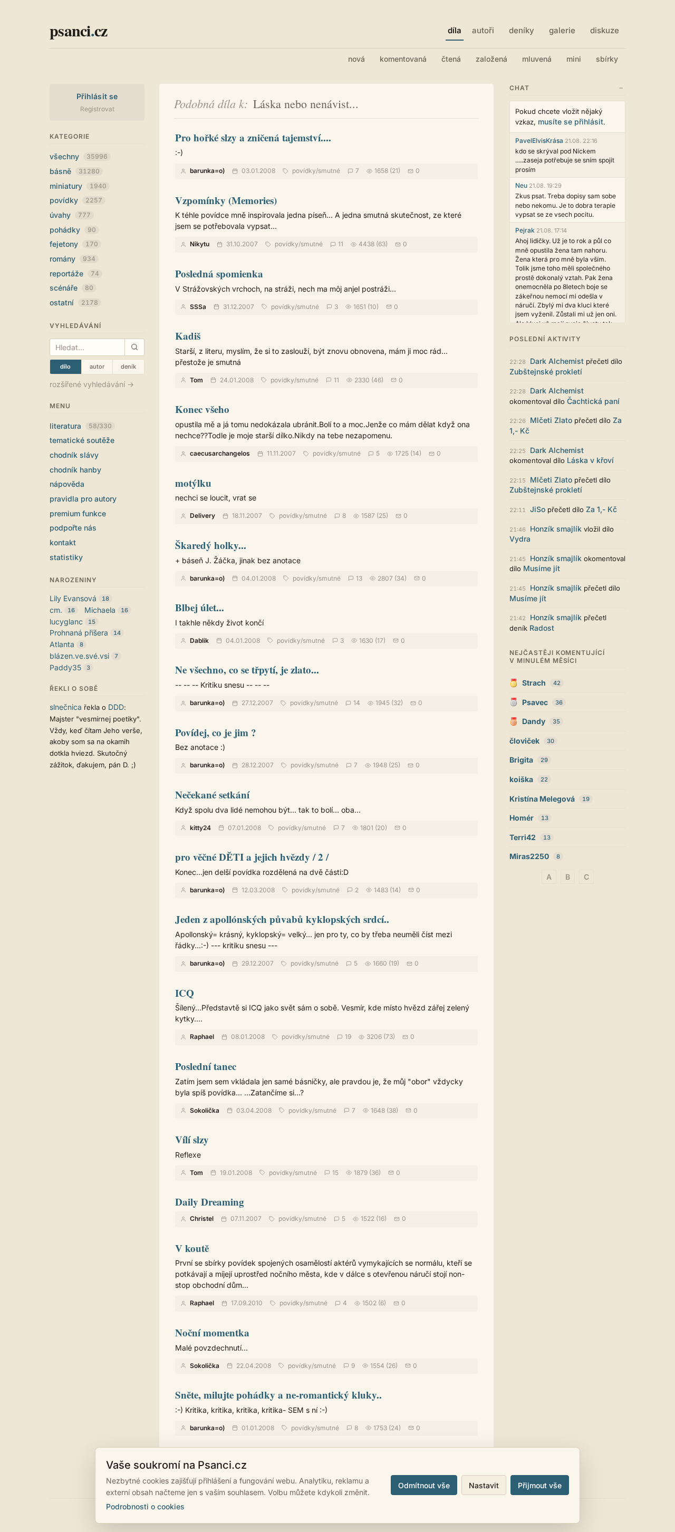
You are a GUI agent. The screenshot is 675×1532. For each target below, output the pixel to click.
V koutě (192, 1248)
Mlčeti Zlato (551, 420)
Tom (196, 380)
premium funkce (78, 513)
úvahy (70, 214)
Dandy (533, 721)
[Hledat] (134, 347)
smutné (329, 171)
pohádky (73, 229)
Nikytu (199, 244)
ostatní (74, 302)
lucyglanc (66, 621)
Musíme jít (541, 568)
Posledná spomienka (219, 273)
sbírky (607, 58)
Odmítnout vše (424, 1485)
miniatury (78, 185)
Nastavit (484, 1485)
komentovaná (403, 58)
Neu (521, 185)
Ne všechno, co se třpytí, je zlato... (247, 669)
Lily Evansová (73, 598)
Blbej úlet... (199, 607)
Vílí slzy (192, 1139)
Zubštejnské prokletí (545, 371)
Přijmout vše (540, 1485)
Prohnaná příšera (79, 632)
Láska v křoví (590, 460)
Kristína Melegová (542, 798)
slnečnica (66, 706)
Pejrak (525, 230)
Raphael (202, 1036)
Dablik (199, 640)
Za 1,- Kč (601, 509)
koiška (521, 779)
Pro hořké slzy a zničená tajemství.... (253, 137)
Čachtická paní (593, 401)
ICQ (184, 993)
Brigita (521, 759)
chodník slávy (74, 454)
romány (72, 258)
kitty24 (200, 828)
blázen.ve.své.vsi (79, 655)
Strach (534, 682)
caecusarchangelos (220, 453)
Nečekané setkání (212, 794)
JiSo (537, 509)
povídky (76, 200)
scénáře (71, 287)
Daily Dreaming (209, 1201)
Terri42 (522, 837)
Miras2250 (529, 856)
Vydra (520, 538)
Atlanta (62, 644)
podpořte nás (73, 527)
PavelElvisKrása (539, 140)
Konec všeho (202, 409)
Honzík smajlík (556, 528)
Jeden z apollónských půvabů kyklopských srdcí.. (282, 919)
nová (356, 58)
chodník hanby (75, 469)
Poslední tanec (205, 1066)
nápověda (67, 483)
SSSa (198, 307)
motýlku (193, 483)
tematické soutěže (82, 440)
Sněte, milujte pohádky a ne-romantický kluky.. (278, 1395)
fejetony (74, 243)
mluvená (537, 58)
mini (573, 58)
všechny (79, 156)
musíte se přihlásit (570, 121)
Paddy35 (65, 667)
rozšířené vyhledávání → (92, 384)
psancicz (78, 30)
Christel (202, 1218)
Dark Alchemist (557, 360)
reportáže (74, 273)
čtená (451, 58)
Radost (541, 627)
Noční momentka (212, 1332)
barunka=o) (207, 171)
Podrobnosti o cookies (145, 1506)
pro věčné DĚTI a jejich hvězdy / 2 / (252, 857)
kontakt (63, 542)
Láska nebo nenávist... (306, 103)
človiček (524, 740)
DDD (116, 706)
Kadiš (187, 336)
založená (491, 58)
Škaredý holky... (210, 545)
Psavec (535, 702)
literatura (81, 425)
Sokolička (204, 1110)
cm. (56, 609)
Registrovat (97, 109)
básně (75, 171)
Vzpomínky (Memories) (226, 200)
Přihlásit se (97, 96)
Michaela (99, 609)
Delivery (202, 515)
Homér (521, 817)
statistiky (66, 557)
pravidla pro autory (83, 498)
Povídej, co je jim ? (215, 732)
